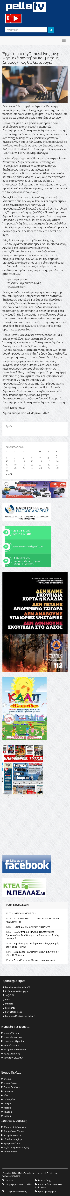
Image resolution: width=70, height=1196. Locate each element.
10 (7, 461)
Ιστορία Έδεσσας (12, 1033)
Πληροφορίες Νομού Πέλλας (19, 1184)
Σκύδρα (7, 1103)
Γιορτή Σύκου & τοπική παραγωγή (32, 926)
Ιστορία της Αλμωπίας (14, 1041)
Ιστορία (7, 1079)
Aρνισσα (8, 1111)
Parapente (10, 1007)
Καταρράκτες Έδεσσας (14, 1131)
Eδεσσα (7, 1116)
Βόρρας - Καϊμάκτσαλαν (15, 1127)
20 (32, 464)
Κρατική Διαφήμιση (47, 1191)
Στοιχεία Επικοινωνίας (16, 1191)
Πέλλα (6, 1095)
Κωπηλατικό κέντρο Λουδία (18, 987)
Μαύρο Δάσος (10, 1151)
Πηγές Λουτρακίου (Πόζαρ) (16, 1147)
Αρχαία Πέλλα (10, 1083)
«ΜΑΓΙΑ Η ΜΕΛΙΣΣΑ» (24, 913)
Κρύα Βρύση (9, 1099)
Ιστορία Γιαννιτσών (13, 1037)
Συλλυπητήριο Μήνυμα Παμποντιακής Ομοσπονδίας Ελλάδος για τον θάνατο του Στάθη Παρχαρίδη (32, 935)
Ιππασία (9, 1003)
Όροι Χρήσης (44, 1180)
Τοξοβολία (10, 995)
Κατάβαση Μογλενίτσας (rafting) (20, 1016)
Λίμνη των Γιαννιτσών (13, 1057)
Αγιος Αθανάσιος (12, 1053)
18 (15, 464)
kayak (7, 999)
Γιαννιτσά (8, 1091)
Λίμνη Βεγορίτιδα (12, 1143)
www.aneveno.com (11, 1176)
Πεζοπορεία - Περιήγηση (16, 991)
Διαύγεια (10, 1180)
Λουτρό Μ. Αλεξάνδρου (15, 1049)
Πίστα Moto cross (13, 1012)
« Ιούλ (9, 474)
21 (40, 464)
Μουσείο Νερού (11, 1045)
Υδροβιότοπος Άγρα (13, 1139)
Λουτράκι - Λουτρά (12, 1135)
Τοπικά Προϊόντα (12, 1087)
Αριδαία (7, 1107)
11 (15, 461)
